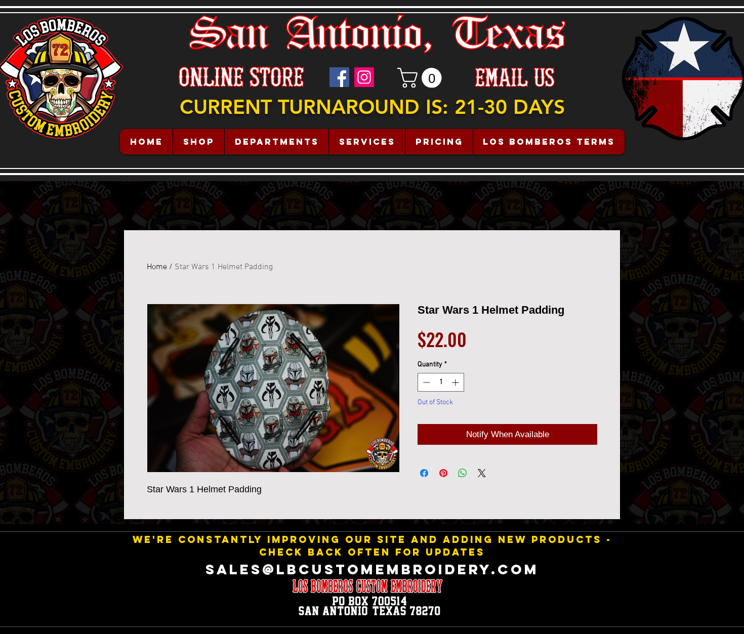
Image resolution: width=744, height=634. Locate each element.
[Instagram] (364, 77)
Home (157, 267)
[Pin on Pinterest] (443, 473)
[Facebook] (339, 77)
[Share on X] (482, 473)
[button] (421, 78)
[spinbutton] (441, 382)
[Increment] (456, 382)
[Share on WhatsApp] (463, 473)
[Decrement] (425, 382)
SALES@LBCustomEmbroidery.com (372, 569)
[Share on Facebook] (424, 473)
